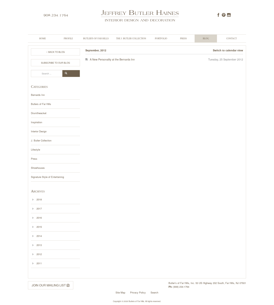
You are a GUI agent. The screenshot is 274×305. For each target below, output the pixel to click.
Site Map (120, 292)
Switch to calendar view (228, 50)
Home (42, 38)
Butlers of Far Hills (41, 104)
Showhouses (38, 168)
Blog (206, 38)
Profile (68, 38)
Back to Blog (56, 51)
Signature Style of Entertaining (47, 177)
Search (73, 73)
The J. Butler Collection (131, 38)
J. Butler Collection (41, 140)
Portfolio (161, 38)
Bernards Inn (38, 95)
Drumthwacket (38, 113)
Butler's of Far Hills (96, 38)
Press (183, 38)
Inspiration (36, 122)
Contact (231, 38)
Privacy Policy (138, 292)
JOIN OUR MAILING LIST (49, 285)
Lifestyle (35, 149)
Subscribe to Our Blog (55, 62)
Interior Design (39, 131)
